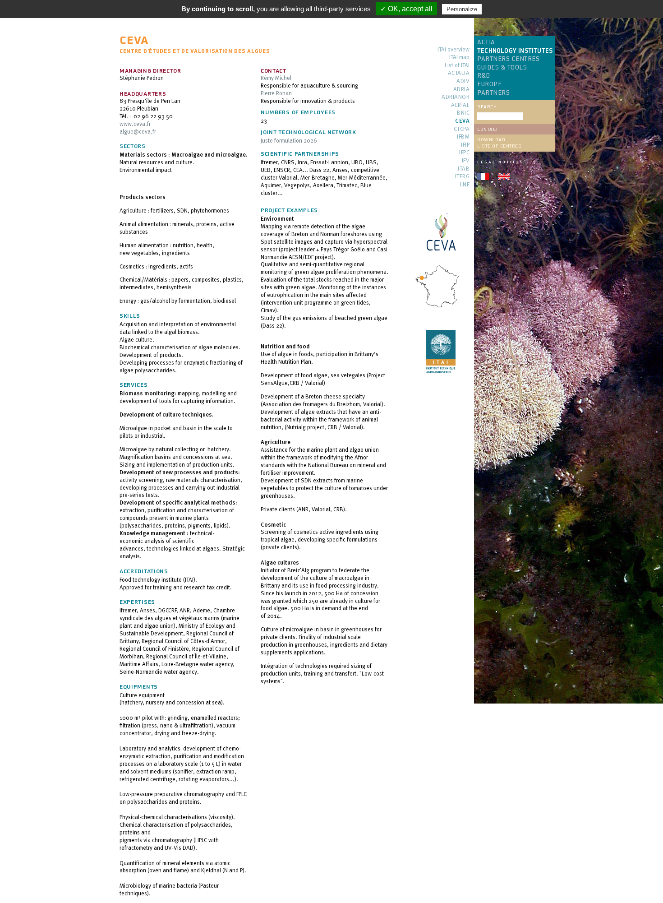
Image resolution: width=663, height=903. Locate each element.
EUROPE (489, 84)
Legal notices (500, 162)
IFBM (463, 137)
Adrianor (456, 97)
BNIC (463, 113)
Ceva (462, 121)
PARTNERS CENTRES (508, 59)
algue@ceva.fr (138, 131)
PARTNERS (493, 93)
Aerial (460, 105)
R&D (483, 75)
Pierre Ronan (276, 92)
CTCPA (462, 129)
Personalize (462, 9)
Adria (461, 89)
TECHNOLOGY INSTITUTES (514, 51)
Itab (464, 169)
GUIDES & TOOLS (502, 67)
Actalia (459, 73)
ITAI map (459, 57)
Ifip (465, 145)
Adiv (463, 81)
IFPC (464, 153)
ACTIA (486, 42)
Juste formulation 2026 (289, 140)
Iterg (462, 177)
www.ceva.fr (135, 123)
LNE (465, 185)
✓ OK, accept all (406, 9)
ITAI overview (453, 50)
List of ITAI (457, 65)
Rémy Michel (276, 77)
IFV (466, 161)
